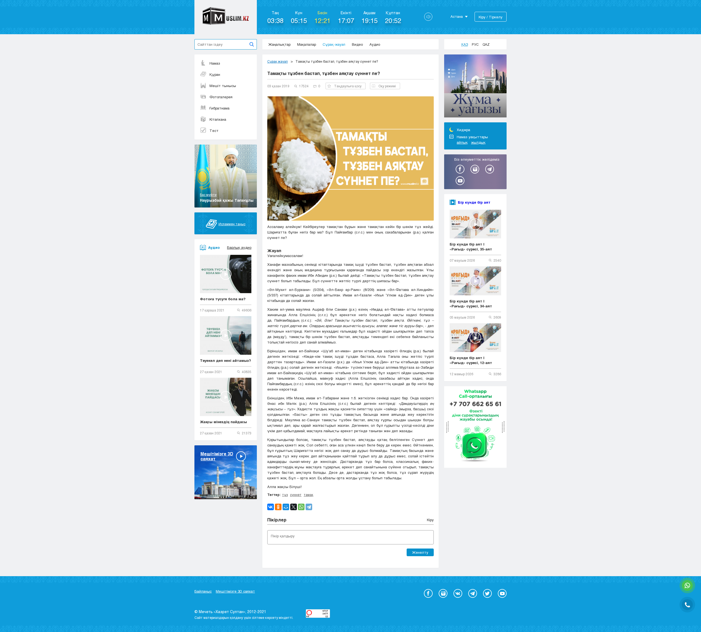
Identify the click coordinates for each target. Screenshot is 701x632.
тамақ (308, 495)
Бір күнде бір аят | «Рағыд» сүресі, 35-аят (471, 246)
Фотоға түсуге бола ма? (223, 299)
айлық (462, 142)
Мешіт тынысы (222, 85)
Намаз (214, 63)
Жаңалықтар (279, 44)
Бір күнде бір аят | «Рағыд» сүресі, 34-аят (471, 303)
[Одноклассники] (278, 507)
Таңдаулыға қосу (347, 86)
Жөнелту (420, 552)
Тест (214, 130)
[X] (293, 507)
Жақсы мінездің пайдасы (223, 422)
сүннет (295, 495)
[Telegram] (309, 507)
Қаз (464, 44)
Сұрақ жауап (277, 61)
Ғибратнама (219, 108)
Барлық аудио (239, 247)
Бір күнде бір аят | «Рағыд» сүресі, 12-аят (471, 360)
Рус (475, 44)
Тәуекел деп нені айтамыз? (225, 360)
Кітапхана (217, 119)
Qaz (486, 44)
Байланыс (203, 591)
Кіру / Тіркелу (490, 17)
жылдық (478, 142)
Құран (214, 74)
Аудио (374, 44)
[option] (475, 86)
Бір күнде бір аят (474, 202)
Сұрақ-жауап (334, 44)
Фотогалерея (220, 97)
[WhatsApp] (301, 507)
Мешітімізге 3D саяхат (235, 591)
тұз (285, 495)
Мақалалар (306, 44)
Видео (357, 44)
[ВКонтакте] (270, 507)
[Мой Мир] (286, 507)
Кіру (430, 520)
